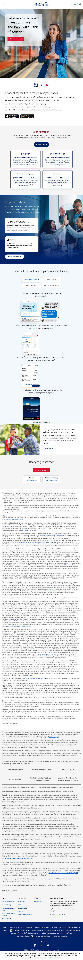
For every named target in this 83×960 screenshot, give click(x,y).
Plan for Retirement (8, 901)
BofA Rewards (18, 621)
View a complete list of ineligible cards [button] (18, 626)
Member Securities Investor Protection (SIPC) (63, 873)
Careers (20, 911)
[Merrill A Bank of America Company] (41, 4)
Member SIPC (61, 565)
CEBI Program (24, 530)
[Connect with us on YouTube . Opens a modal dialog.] (48, 945)
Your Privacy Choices (22, 936)
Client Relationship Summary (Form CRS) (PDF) (19, 858)
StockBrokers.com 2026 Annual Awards (53, 535)
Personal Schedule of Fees (14, 519)
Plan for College (6, 905)
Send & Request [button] (29, 286)
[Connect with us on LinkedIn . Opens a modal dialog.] (35, 945)
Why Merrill (21, 901)
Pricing (20, 905)
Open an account (57, 915)
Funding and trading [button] (30, 280)
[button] (3, 4)
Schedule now (51, 480)
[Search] (80, 4)
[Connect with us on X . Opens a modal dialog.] (41, 945)
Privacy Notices (55, 958)
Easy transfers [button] (49, 280)
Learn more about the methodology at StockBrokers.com (35, 542)
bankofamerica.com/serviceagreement (59, 591)
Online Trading (22, 908)
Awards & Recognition (25, 914)
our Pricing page (54, 737)
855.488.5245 (32, 480)
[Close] (80, 954)
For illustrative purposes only (41, 422)
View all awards (13, 257)
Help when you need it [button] (50, 286)
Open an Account (7, 918)
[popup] (12, 116)
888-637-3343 (38, 901)
